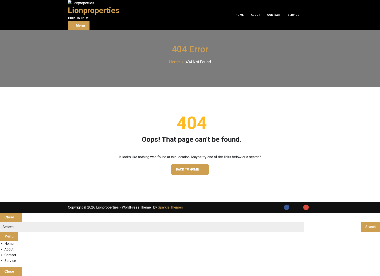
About (255, 14)
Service (293, 14)
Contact (274, 14)
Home (240, 14)
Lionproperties (93, 10)
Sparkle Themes (170, 207)
